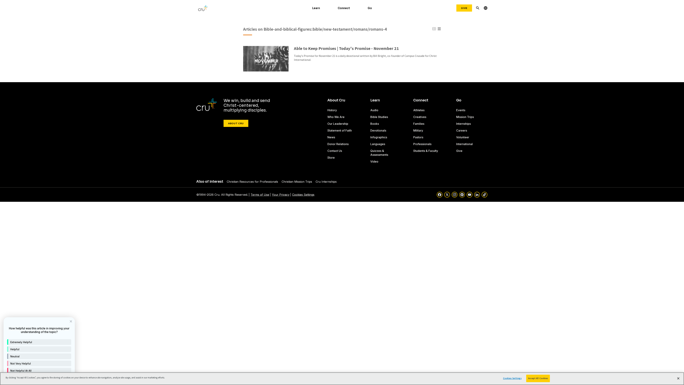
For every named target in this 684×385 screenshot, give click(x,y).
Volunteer (462, 137)
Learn (316, 8)
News (331, 137)
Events (460, 110)
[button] (39, 342)
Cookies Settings (303, 194)
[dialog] (39, 349)
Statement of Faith (339, 130)
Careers (461, 130)
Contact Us (334, 151)
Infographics (378, 137)
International (464, 144)
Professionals (422, 144)
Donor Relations (338, 144)
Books (374, 123)
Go (370, 8)
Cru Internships (326, 181)
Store (331, 157)
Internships (463, 123)
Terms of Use (260, 194)
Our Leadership (337, 123)
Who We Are (335, 117)
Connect (344, 8)
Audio (374, 110)
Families (418, 123)
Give (464, 8)
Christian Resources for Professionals (252, 181)
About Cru (236, 123)
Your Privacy (280, 194)
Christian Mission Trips (297, 181)
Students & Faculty (425, 151)
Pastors (418, 137)
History (332, 110)
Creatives (419, 117)
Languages (377, 144)
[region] (342, 378)
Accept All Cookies (538, 378)
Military (418, 130)
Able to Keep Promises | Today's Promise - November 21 (346, 48)
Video (374, 161)
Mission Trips (465, 117)
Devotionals (378, 130)
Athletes (418, 110)
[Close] (678, 378)
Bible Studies (379, 117)
